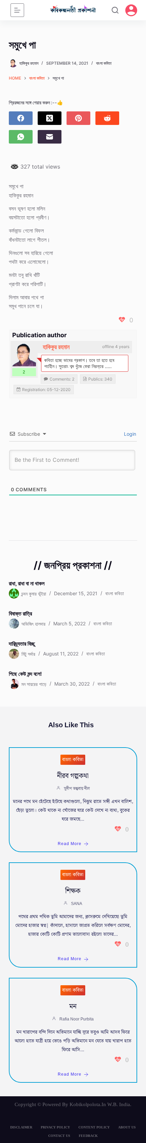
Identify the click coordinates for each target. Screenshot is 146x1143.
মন (72, 1006)
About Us (127, 1127)
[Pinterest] (78, 118)
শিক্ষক (72, 891)
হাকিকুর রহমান (56, 346)
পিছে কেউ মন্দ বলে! (25, 673)
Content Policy (94, 1127)
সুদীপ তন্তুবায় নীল (77, 788)
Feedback (88, 1136)
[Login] (131, 10)
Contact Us (59, 1136)
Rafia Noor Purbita (76, 1019)
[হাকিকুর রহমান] (24, 354)
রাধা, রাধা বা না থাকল (26, 583)
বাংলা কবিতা (103, 63)
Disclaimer (21, 1127)
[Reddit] (107, 118)
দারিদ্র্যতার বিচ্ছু (22, 643)
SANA (76, 904)
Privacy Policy (55, 1127)
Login (129, 434)
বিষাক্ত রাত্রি (20, 613)
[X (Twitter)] (49, 118)
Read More (69, 844)
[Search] (115, 10)
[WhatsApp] (21, 137)
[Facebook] (21, 118)
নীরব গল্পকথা (73, 776)
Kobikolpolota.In (88, 1104)
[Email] (49, 137)
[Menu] (17, 10)
